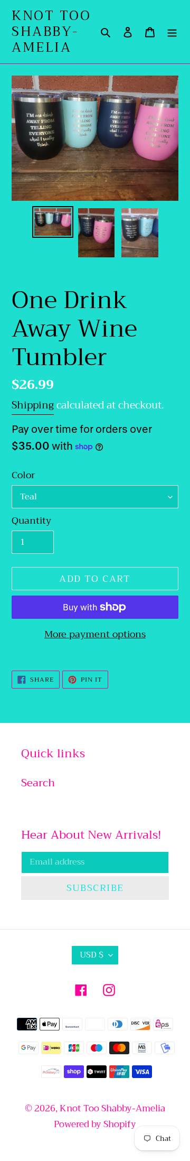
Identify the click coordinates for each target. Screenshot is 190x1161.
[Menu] (172, 31)
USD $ (91, 955)
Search (38, 783)
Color (23, 475)
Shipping (33, 405)
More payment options (95, 634)
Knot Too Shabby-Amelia (51, 31)
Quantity (31, 521)
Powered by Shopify (95, 1124)
